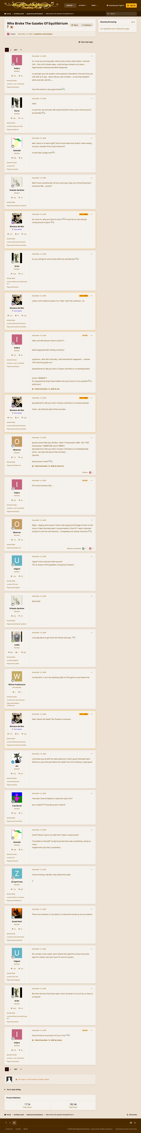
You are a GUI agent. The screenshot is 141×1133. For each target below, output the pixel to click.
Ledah (16, 645)
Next (15, 50)
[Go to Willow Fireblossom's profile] (17, 676)
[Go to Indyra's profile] (8, 34)
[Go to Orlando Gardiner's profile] (17, 182)
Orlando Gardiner (16, 190)
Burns (16, 111)
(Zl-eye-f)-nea (16, 882)
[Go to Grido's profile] (17, 258)
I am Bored (17, 806)
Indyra (13, 34)
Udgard (17, 569)
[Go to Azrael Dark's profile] (17, 913)
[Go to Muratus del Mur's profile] (17, 218)
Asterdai (17, 150)
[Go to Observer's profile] (17, 441)
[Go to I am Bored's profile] (17, 797)
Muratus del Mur (17, 226)
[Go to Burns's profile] (17, 102)
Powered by (126, 1129)
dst (17, 766)
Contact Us (9, 1129)
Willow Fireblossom (16, 684)
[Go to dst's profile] (17, 758)
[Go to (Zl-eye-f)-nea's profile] (17, 873)
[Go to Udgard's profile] (17, 560)
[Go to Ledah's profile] (17, 637)
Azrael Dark (17, 921)
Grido (17, 266)
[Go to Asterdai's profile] (17, 142)
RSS (26, 1129)
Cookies (18, 1129)
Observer (17, 450)
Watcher (85, 472)
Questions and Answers (43, 34)
